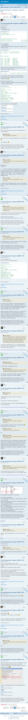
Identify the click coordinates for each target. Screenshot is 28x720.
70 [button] (16, 17)
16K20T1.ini (3, 110)
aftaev (2, 122)
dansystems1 (3, 520)
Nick (4, 19)
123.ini (2, 693)
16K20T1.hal (4, 107)
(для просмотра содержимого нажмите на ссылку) (12, 218)
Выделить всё (6, 31)
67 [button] (10, 17)
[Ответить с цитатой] (24, 20)
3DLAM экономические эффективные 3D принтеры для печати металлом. (12, 117)
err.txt (2, 686)
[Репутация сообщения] (22, 20)
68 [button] (12, 17)
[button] (4, 17)
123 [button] (22, 17)
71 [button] (19, 17)
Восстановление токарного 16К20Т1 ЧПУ (12, 10)
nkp (1, 537)
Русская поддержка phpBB (14, 717)
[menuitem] (2, 5)
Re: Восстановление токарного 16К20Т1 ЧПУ (14, 23)
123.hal (2, 690)
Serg (4, 384)
